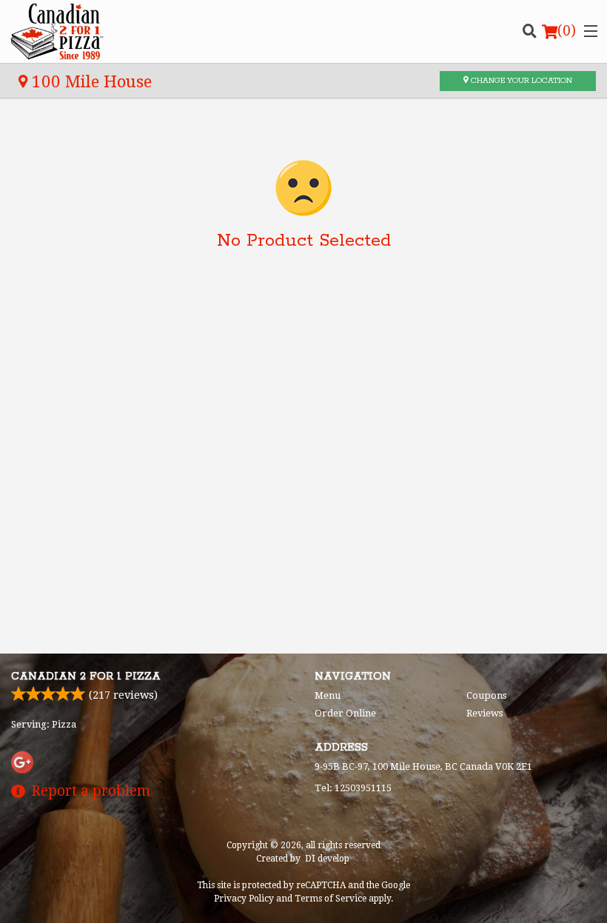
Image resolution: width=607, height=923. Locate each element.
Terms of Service (330, 898)
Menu (328, 695)
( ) (566, 30)
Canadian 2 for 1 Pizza (86, 676)
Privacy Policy (244, 898)
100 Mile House (89, 81)
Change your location (520, 80)
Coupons (486, 695)
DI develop (327, 858)
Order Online (345, 713)
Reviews (484, 713)
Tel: (353, 787)
